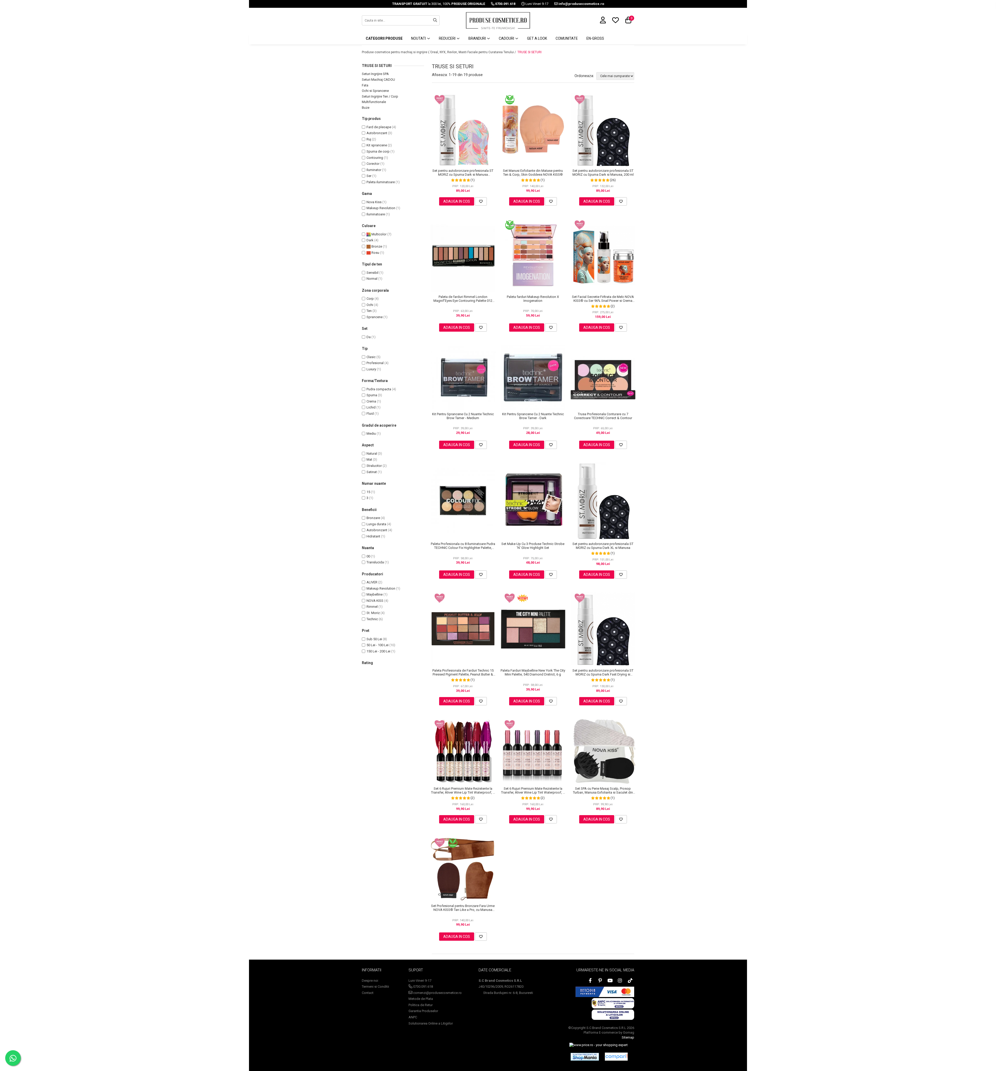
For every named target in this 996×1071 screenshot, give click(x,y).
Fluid (370, 413)
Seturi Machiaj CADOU (378, 79)
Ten (369, 311)
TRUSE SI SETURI (529, 52)
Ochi (369, 305)
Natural (371, 453)
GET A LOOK (537, 38)
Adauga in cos (456, 201)
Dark (370, 240)
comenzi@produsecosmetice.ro (437, 993)
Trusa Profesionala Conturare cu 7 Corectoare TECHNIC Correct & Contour (603, 416)
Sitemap (628, 1037)
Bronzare (373, 518)
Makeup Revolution (380, 208)
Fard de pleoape (378, 127)
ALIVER (371, 582)
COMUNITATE (567, 38)
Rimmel (372, 607)
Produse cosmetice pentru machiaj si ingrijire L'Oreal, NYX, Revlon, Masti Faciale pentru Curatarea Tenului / (439, 52)
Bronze (376, 246)
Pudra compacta (378, 389)
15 (368, 492)
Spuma (371, 395)
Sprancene (374, 317)
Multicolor (378, 234)
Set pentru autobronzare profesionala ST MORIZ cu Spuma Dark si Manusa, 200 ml (603, 172)
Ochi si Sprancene (375, 91)
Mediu (371, 433)
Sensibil (372, 273)
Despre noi (370, 981)
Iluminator (373, 170)
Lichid (371, 407)
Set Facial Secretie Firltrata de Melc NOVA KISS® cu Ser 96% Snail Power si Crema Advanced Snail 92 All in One (603, 299)
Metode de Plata (421, 999)
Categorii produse (384, 38)
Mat (369, 459)
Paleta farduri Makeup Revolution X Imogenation (533, 299)
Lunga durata (376, 524)
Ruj (368, 139)
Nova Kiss (374, 202)
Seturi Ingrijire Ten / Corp (380, 96)
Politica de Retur (421, 1005)
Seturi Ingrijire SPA (375, 74)
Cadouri (507, 38)
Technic (372, 619)
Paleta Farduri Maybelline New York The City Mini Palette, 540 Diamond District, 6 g (533, 672)
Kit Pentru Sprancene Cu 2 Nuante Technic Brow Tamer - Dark (533, 416)
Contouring (374, 158)
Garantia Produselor (423, 1011)
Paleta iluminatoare (380, 182)
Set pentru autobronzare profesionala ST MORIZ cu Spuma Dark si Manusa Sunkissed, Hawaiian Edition (462, 172)
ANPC (413, 1017)
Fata (365, 85)
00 (368, 556)
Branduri (477, 38)
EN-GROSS (595, 38)
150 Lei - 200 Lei (378, 651)
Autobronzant (376, 133)
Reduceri (447, 38)
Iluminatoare (375, 214)
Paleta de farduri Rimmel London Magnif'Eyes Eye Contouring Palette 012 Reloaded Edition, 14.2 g (462, 299)
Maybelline (374, 594)
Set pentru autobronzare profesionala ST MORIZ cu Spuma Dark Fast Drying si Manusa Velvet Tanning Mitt (602, 672)
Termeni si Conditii (375, 986)
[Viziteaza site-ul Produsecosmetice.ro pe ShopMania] (585, 1057)
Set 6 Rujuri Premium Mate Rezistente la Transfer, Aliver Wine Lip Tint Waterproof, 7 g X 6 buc (463, 790)
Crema (371, 401)
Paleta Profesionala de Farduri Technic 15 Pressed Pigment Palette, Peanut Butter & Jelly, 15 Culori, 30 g (463, 672)
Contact (368, 993)
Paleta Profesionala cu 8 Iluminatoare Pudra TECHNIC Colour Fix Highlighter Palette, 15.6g (463, 546)
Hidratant (373, 536)
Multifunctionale (374, 102)
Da (368, 337)
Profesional (375, 363)
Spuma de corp (378, 151)
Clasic (371, 357)
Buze (365, 108)
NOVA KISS (374, 601)
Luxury (371, 369)
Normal (371, 279)
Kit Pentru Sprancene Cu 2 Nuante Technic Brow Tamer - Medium (463, 416)
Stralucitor (374, 466)
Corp (370, 299)
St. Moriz (373, 613)
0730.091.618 (422, 986)
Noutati (419, 38)
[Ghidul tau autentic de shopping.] (616, 1057)
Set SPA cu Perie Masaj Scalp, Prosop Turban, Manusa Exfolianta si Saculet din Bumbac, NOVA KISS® (603, 790)
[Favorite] (481, 201)
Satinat (371, 472)
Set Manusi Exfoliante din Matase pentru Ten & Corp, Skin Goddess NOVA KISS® (533, 172)
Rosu (375, 253)
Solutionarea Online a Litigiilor (431, 1023)
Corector (372, 164)
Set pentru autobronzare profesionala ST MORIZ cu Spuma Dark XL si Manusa (602, 546)
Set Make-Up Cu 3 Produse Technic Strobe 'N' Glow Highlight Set (532, 546)
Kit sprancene (376, 145)
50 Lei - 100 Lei (377, 645)
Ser (368, 176)
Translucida (375, 562)
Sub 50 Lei (374, 639)
